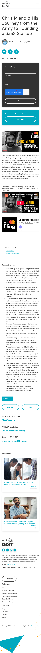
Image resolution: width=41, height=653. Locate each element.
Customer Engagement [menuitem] (9, 602)
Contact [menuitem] (4, 615)
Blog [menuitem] (3, 609)
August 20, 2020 (10, 437)
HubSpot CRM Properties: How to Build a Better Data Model (18, 483)
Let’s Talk (20, 119)
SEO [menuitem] (3, 587)
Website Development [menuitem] (9, 593)
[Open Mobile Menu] (37, 4)
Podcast (7, 399)
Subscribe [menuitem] (5, 612)
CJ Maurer (12, 42)
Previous (10, 407)
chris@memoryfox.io (12, 253)
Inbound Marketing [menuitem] (8, 590)
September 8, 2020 (11, 416)
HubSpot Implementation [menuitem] (10, 596)
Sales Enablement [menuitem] (8, 599)
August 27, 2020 (10, 426)
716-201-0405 (10, 565)
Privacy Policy (35, 626)
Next (30, 407)
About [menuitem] (4, 618)
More (33, 487)
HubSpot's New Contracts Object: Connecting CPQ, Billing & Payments (19, 522)
